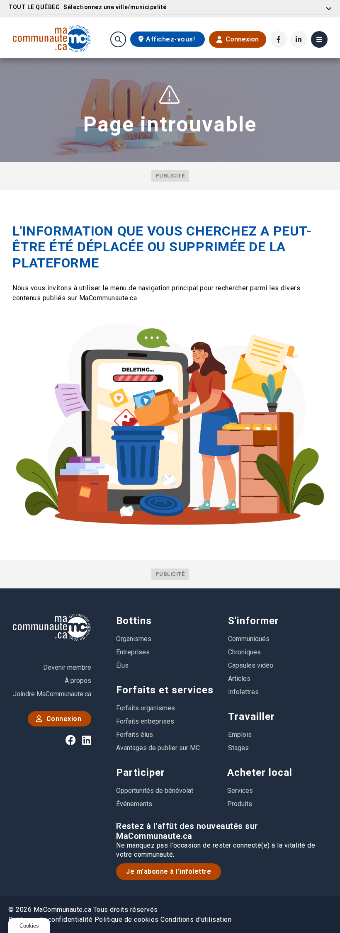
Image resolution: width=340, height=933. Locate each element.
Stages (238, 748)
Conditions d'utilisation (195, 919)
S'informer (253, 621)
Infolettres (243, 692)
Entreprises (133, 652)
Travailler (251, 716)
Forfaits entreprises (145, 721)
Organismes (133, 639)
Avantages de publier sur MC (158, 748)
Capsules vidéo (250, 665)
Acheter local (259, 772)
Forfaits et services (165, 690)
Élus (122, 665)
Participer (140, 772)
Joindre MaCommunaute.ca (52, 694)
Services (240, 791)
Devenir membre (67, 667)
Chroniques (244, 652)
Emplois (240, 735)
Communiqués (249, 639)
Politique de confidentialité (50, 919)
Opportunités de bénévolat (154, 791)
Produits (239, 804)
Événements (134, 804)
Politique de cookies (127, 919)
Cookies (29, 926)
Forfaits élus (134, 735)
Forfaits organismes (145, 708)
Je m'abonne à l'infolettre (168, 871)
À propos (78, 681)
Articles (239, 679)
